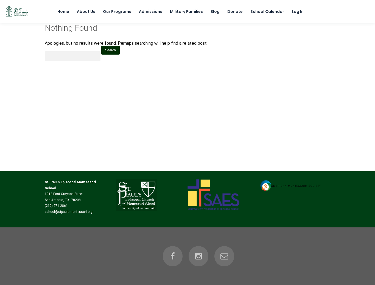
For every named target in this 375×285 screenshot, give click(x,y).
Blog (215, 11)
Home (63, 11)
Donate (235, 11)
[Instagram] (198, 256)
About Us (86, 11)
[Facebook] (173, 256)
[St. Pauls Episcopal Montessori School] (17, 16)
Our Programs (117, 11)
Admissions (150, 11)
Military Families (186, 11)
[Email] (224, 256)
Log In (298, 11)
